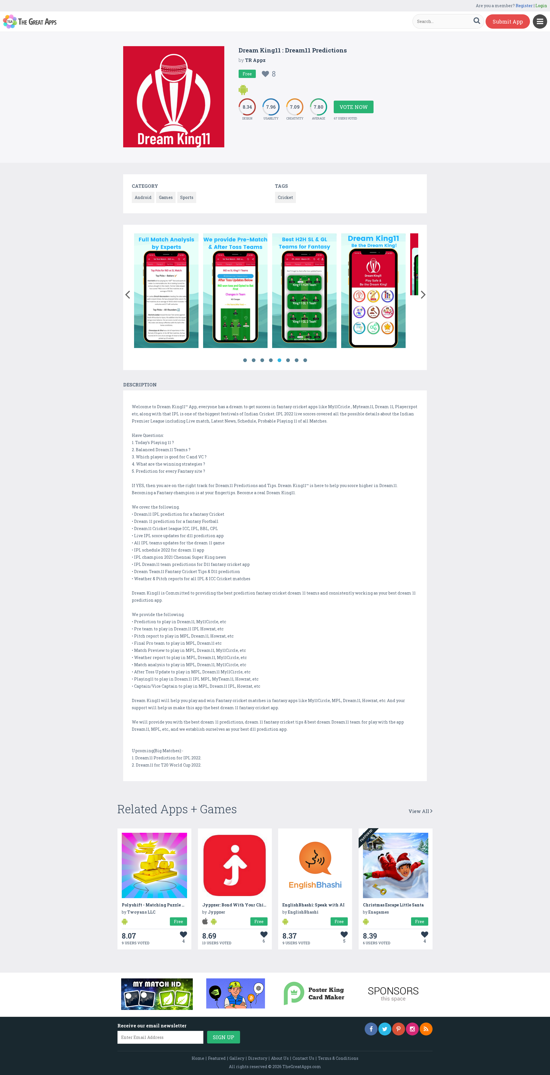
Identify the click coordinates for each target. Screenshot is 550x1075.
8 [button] (305, 360)
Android (143, 197)
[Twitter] (384, 1029)
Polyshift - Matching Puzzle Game (157, 905)
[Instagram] (412, 1029)
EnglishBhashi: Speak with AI (313, 905)
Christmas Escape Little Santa (393, 905)
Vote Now (353, 106)
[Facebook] (371, 1029)
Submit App (508, 21)
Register (524, 5)
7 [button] (296, 360)
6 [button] (288, 360)
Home (198, 1058)
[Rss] (426, 1029)
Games (166, 197)
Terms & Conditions (338, 1058)
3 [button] (262, 360)
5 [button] (279, 360)
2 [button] (253, 360)
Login (541, 5)
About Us (280, 1058)
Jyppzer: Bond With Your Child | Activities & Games (255, 905)
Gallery (236, 1058)
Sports (186, 197)
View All (419, 811)
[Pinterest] (398, 1029)
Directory (257, 1058)
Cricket (285, 197)
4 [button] (271, 360)
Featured (217, 1058)
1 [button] (245, 360)
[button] (127, 293)
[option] (166, 291)
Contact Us (303, 1058)
